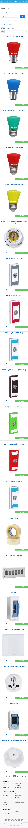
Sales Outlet (5, 795)
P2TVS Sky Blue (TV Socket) (14, 481)
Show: (2, 31)
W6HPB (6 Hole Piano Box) (14, 555)
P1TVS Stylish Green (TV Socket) (14, 407)
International (5, 802)
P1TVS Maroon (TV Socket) (14, 296)
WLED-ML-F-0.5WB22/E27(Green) (14, 110)
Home (4, 783)
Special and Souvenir (19, 802)
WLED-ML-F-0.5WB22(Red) (14, 36)
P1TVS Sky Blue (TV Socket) (14, 333)
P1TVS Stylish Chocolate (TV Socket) (14, 370)
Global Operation (18, 783)
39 (9, 776)
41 (15, 776)
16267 (4, 807)
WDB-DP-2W (14, 703)
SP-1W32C (14, 592)
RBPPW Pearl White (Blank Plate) (14, 629)
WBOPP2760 (14, 518)
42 (17, 776)
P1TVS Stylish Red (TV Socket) (14, 444)
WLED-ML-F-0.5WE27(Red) (14, 147)
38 (6, 776)
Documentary (18, 811)
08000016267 (18, 807)
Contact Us (5, 794)
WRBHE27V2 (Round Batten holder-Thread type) (14, 222)
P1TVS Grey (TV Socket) (14, 258)
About (4, 785)
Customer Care (18, 794)
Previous (3, 777)
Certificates (17, 785)
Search (5, 4)
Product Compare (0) (6, 24)
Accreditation (18, 787)
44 (22, 776)
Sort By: (3, 28)
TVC (3, 811)
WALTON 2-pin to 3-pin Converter (14, 666)
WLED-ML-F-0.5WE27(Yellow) (14, 184)
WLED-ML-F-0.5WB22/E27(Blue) (14, 73)
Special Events (6, 813)
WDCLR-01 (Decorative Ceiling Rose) (14, 740)
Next (25, 777)
